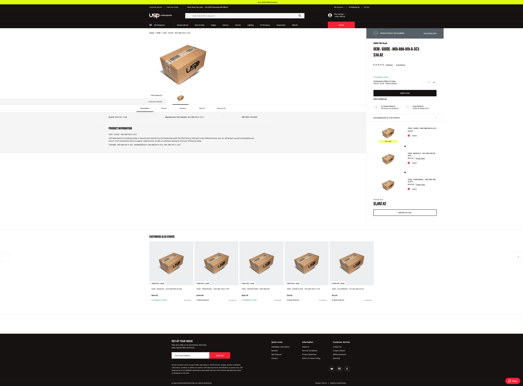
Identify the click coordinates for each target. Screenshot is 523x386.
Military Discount (339, 354)
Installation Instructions (280, 346)
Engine (213, 25)
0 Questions (400, 64)
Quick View (420, 158)
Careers (274, 358)
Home (151, 32)
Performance (265, 25)
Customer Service (155, 7)
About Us (305, 346)
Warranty (336, 358)
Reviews (274, 350)
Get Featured (276, 354)
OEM (158, 32)
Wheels (295, 25)
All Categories (159, 25)
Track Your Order (172, 7)
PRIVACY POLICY (321, 383)
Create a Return (339, 350)
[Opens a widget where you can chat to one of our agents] (512, 381)
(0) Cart (366, 7)
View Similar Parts (430, 33)
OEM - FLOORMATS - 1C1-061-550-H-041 (348, 288)
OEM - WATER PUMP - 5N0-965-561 (256, 288)
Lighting (250, 25)
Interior (238, 25)
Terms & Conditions (309, 350)
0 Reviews (389, 64)
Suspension (281, 25)
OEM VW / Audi (157, 283)
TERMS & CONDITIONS (338, 383)
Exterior (226, 25)
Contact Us (337, 346)
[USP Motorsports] (162, 15)
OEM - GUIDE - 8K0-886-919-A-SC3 (422, 128)
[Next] (518, 257)
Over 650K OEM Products (267, 2)
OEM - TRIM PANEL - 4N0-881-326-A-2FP (422, 180)
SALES (341, 25)
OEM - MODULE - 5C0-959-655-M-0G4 (422, 154)
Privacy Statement (309, 354)
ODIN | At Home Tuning (311, 358)
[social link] (332, 369)
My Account (338, 7)
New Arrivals (199, 25)
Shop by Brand (182, 25)
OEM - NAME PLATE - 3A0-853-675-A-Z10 (303, 288)
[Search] (299, 15)
